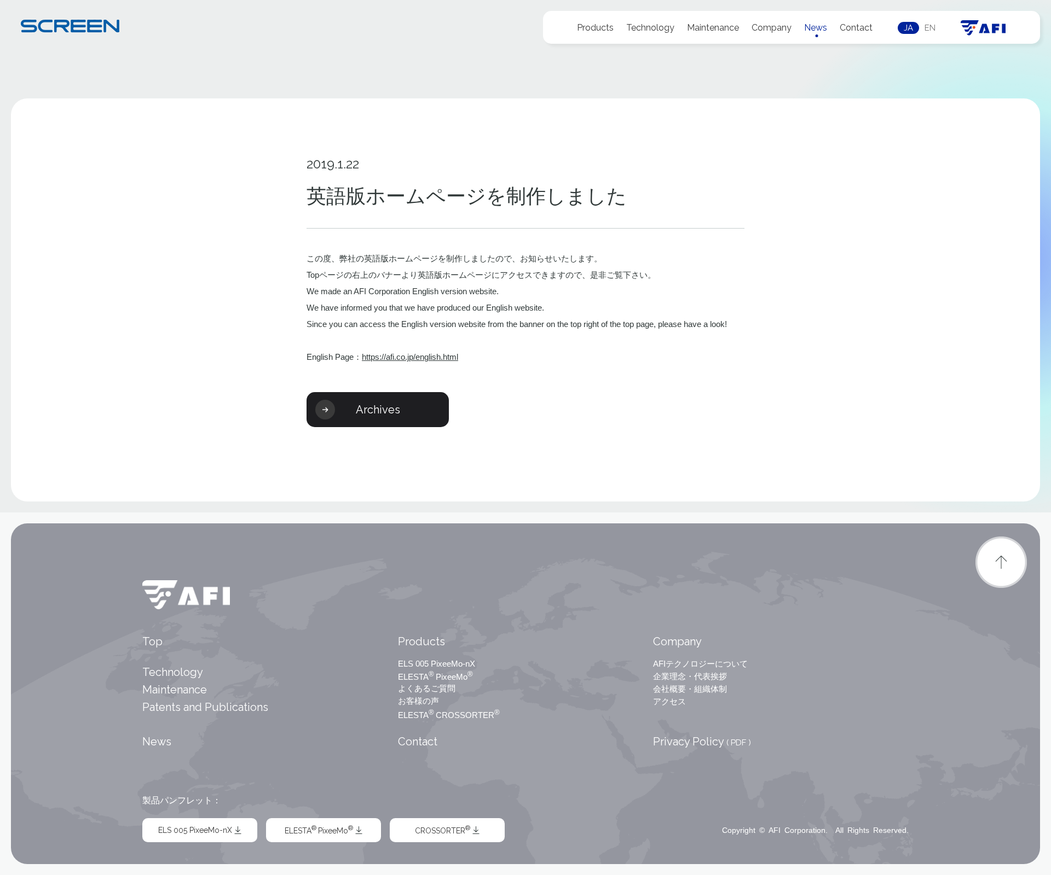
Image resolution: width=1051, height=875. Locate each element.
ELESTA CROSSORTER (449, 714)
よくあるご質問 (426, 688)
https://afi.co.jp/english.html (410, 356)
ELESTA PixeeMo (435, 675)
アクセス (669, 701)
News (815, 27)
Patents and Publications (205, 707)
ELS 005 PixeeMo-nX (436, 663)
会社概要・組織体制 (690, 688)
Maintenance (713, 27)
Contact (856, 27)
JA (908, 28)
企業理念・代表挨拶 (690, 676)
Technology (650, 27)
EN (930, 28)
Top (152, 641)
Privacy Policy (702, 741)
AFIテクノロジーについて (700, 663)
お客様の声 (418, 700)
